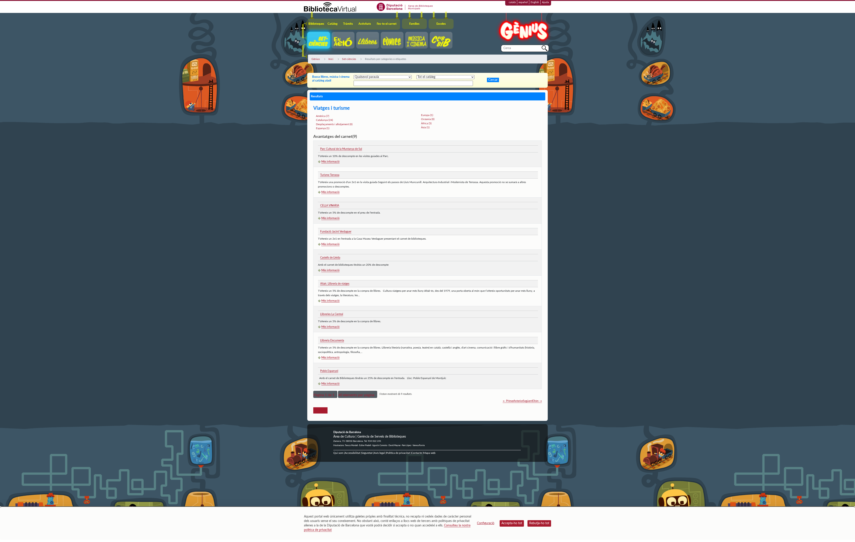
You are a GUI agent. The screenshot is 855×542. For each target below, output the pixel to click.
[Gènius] (523, 28)
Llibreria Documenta (332, 340)
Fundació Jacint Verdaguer (335, 231)
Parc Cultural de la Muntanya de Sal (341, 149)
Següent (527, 401)
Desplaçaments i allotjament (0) (334, 124)
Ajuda (545, 2)
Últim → (537, 401)
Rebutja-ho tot (539, 523)
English (535, 2)
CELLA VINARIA (329, 205)
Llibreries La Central (331, 314)
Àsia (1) (425, 127)
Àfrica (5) (426, 123)
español (523, 2)
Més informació (330, 161)
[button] (325, 394)
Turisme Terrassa (329, 175)
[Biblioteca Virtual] (330, 6)
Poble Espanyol (329, 371)
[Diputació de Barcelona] (405, 6)
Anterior (518, 401)
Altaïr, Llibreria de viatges (334, 283)
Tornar (320, 410)
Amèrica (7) (322, 116)
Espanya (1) (322, 128)
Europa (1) (427, 115)
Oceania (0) (427, 119)
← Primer (508, 401)
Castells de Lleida (330, 257)
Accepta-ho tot (511, 523)
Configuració (485, 523)
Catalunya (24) (324, 120)
